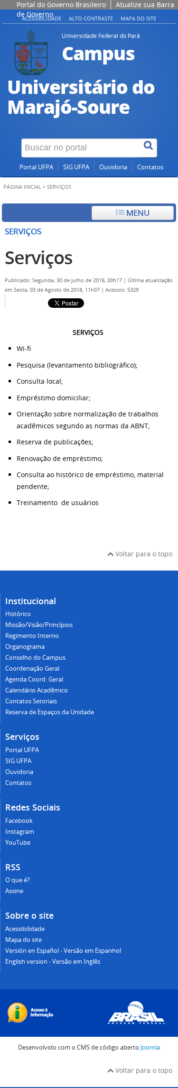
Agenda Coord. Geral (34, 679)
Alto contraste (91, 18)
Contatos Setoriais (31, 701)
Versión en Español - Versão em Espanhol (63, 951)
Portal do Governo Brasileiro (61, 4)
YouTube (17, 843)
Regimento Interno (32, 636)
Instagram (19, 832)
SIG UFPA (76, 167)
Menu (137, 212)
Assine (14, 891)
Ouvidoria (113, 167)
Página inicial (22, 187)
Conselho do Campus (35, 658)
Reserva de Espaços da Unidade (49, 712)
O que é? (17, 880)
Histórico (18, 614)
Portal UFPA (36, 167)
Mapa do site (138, 18)
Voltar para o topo (142, 553)
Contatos (150, 167)
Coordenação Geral (32, 668)
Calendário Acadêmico (36, 690)
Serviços (39, 257)
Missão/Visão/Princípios (39, 625)
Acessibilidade (25, 929)
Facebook (19, 821)
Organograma (25, 647)
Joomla (150, 1047)
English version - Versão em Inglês (52, 962)
